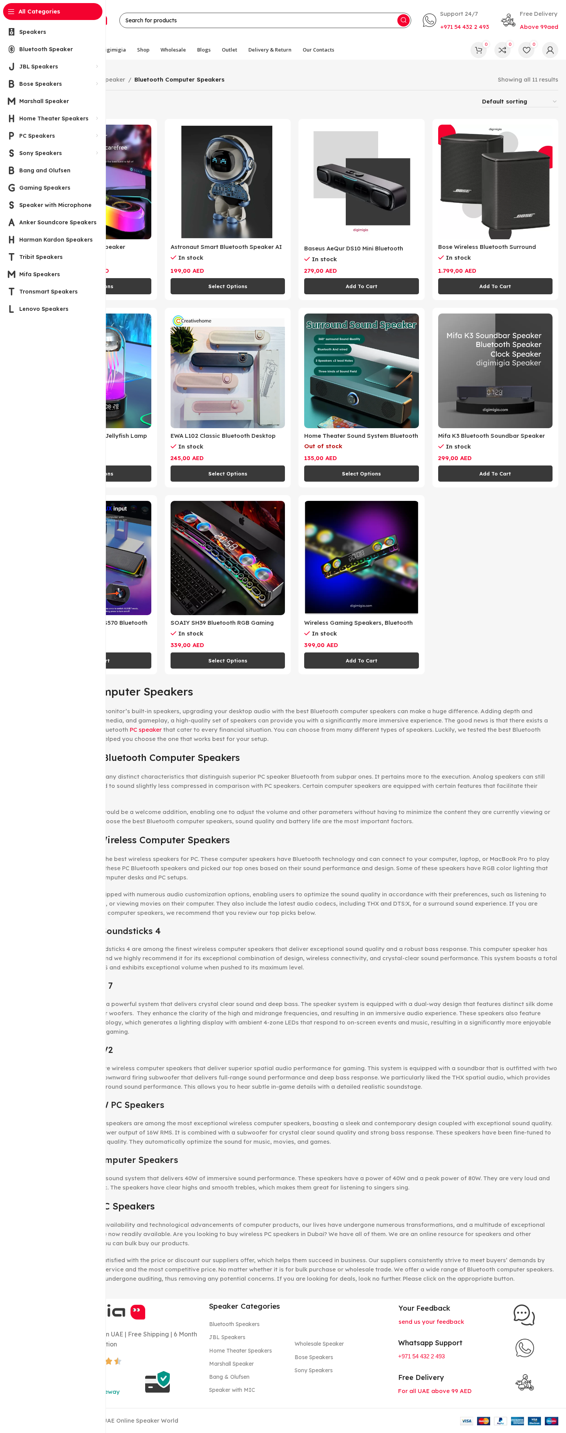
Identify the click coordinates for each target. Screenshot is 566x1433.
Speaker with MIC (232, 1389)
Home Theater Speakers (240, 1350)
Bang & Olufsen (229, 1376)
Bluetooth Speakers (234, 1324)
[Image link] (524, 1314)
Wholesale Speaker (319, 1343)
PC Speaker (109, 79)
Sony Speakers (314, 1370)
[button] (361, 286)
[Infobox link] (456, 20)
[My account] (550, 50)
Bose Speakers (314, 1357)
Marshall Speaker (231, 1363)
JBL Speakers (227, 1337)
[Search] (403, 20)
